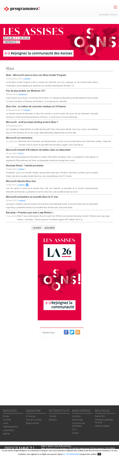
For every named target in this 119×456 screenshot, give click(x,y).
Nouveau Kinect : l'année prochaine (24, 165)
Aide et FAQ (100, 416)
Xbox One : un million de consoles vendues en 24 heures (36, 106)
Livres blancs (8, 430)
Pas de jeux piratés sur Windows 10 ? (25, 90)
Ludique (26, 79)
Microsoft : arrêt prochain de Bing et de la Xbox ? (32, 122)
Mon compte (77, 420)
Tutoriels (52, 416)
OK (99, 454)
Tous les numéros (34, 420)
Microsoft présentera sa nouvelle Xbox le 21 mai (32, 196)
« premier (36, 228)
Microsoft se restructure (19, 137)
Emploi (6, 416)
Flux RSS (7, 420)
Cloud (20, 153)
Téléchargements (10, 427)
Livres (5, 423)
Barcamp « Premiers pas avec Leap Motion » (29, 212)
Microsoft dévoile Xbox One (21, 181)
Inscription (76, 416)
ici (64, 454)
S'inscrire (113, 15)
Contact (75, 433)
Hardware (23, 94)
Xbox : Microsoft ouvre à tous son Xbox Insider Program (36, 75)
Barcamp (53, 420)
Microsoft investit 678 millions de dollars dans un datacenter (38, 149)
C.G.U (74, 429)
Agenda (6, 433)
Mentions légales (102, 426)
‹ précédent (49, 228)
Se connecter (104, 15)
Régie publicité (32, 423)
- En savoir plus (72, 454)
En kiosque (31, 416)
